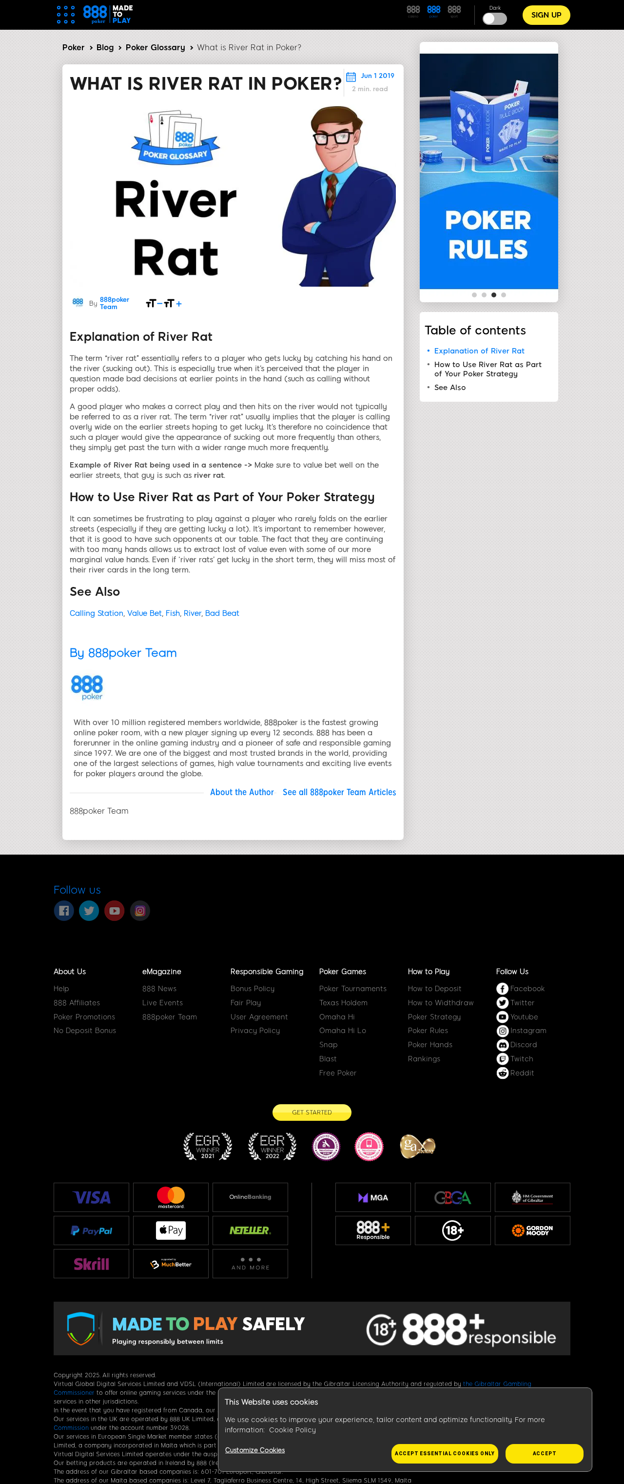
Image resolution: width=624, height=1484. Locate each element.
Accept (545, 1453)
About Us (70, 971)
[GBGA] (452, 1198)
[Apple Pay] (171, 1231)
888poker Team (114, 303)
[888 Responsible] (373, 1230)
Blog (105, 47)
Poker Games (342, 971)
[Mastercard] (171, 1197)
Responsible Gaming (267, 971)
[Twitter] (89, 910)
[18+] (452, 1230)
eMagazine (161, 971)
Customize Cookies (255, 1450)
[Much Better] (171, 1263)
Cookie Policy (292, 1430)
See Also (451, 387)
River (192, 613)
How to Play (428, 971)
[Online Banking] (250, 1197)
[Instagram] (140, 910)
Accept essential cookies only (445, 1453)
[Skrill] (91, 1263)
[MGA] (373, 1197)
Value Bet (144, 613)
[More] (250, 1264)
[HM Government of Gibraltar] (532, 1197)
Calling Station (96, 613)
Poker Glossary (155, 47)
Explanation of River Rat (479, 351)
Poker (73, 47)
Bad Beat (222, 613)
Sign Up (546, 15)
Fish (173, 613)
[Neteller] (250, 1230)
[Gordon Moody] (532, 1231)
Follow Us (512, 971)
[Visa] (91, 1197)
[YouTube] (114, 910)
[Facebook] (64, 910)
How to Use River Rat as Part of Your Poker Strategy (488, 369)
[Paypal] (91, 1231)
